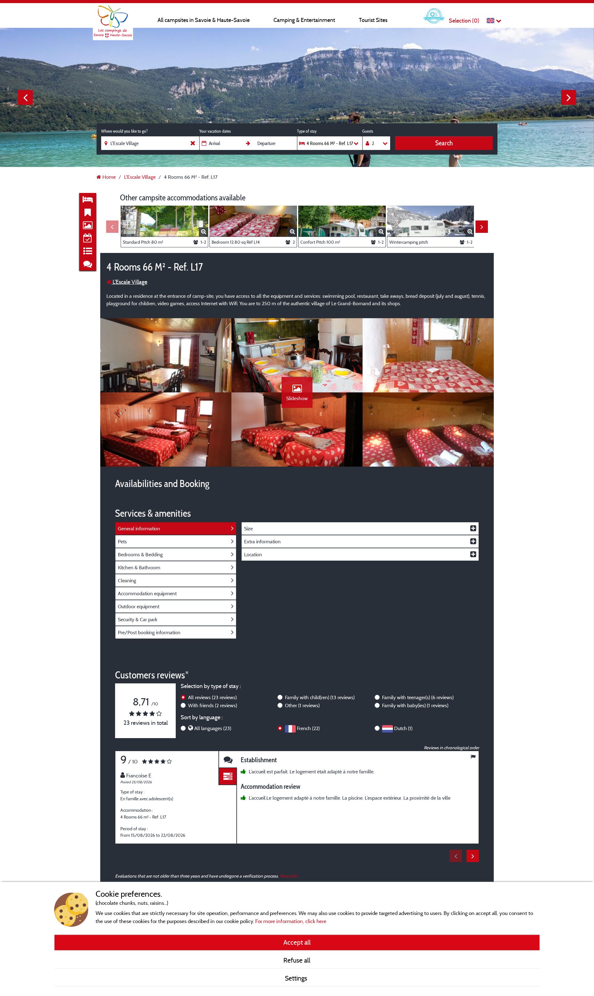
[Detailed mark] (227, 776)
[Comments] (227, 759)
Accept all (297, 942)
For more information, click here (290, 921)
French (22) (308, 728)
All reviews (212, 697)
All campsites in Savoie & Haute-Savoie (203, 20)
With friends (212, 705)
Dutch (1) (403, 728)
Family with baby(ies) (415, 705)
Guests (367, 131)
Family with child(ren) (320, 697)
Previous (25, 97)
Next (568, 97)
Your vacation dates (215, 131)
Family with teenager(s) (418, 697)
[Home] (113, 17)
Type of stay (306, 131)
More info (288, 875)
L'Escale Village (129, 281)
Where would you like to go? (124, 131)
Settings (297, 978)
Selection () (464, 20)
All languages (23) (212, 728)
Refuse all (296, 960)
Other (302, 705)
